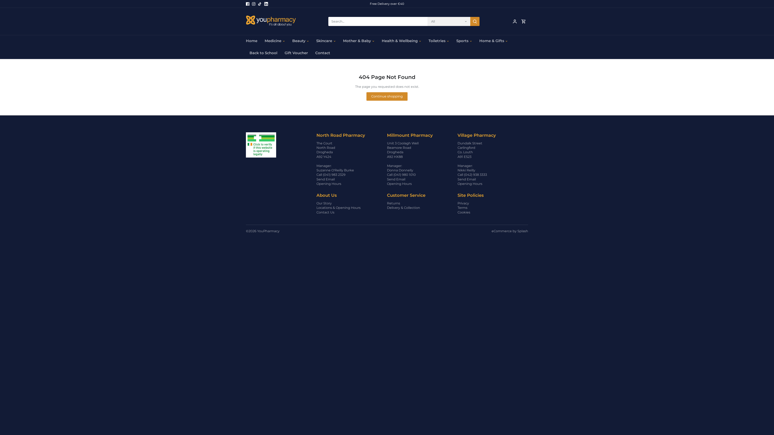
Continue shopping (387, 96)
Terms (462, 208)
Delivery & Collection (403, 208)
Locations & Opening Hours (338, 208)
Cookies (464, 212)
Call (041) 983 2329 (330, 175)
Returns (393, 203)
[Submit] (475, 21)
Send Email (325, 179)
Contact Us (325, 212)
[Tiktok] (259, 4)
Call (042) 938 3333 (472, 175)
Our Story (324, 203)
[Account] (514, 21)
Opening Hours (328, 184)
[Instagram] (253, 4)
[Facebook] (247, 4)
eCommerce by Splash (510, 231)
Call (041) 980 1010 (401, 175)
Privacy (463, 203)
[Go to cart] (523, 21)
